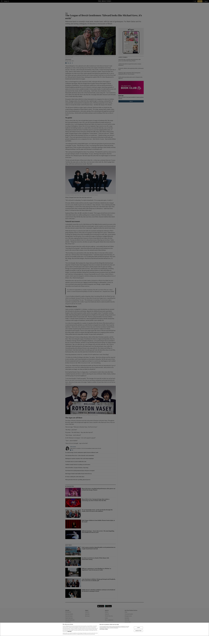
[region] (104, 629)
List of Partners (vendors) (104, 629)
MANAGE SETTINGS (138, 630)
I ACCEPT (138, 627)
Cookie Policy (69, 631)
